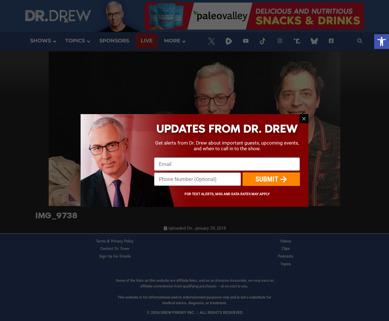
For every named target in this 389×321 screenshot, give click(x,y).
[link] (381, 41)
